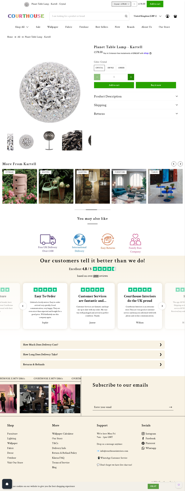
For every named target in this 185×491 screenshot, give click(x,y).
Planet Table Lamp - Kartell (49, 3)
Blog (54, 467)
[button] (22, 306)
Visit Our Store (15, 462)
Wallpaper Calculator (62, 433)
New (117, 27)
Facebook (151, 438)
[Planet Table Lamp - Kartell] (49, 87)
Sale (38, 27)
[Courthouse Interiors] (26, 16)
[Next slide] (180, 163)
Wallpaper (52, 27)
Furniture (12, 433)
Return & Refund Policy (64, 453)
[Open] (7, 484)
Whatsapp (151, 448)
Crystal (99, 68)
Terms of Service (61, 462)
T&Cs (55, 443)
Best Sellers (102, 27)
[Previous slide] (173, 163)
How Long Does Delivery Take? (40, 354)
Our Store (164, 27)
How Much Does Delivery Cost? (40, 344)
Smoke (111, 68)
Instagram (151, 433)
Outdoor (84, 27)
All (18, 37)
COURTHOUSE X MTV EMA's (37, 379)
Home (10, 37)
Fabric (68, 27)
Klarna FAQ (58, 457)
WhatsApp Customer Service (113, 457)
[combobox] (89, 16)
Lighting (11, 438)
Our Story (57, 438)
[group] (19, 186)
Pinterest (150, 443)
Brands (131, 27)
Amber (121, 68)
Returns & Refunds (34, 364)
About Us (146, 27)
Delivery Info (59, 448)
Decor (10, 453)
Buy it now (156, 85)
